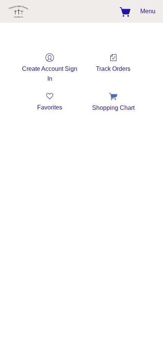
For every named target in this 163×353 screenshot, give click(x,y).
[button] (19, 11)
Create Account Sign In (49, 74)
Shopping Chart (113, 108)
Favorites (49, 107)
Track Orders (113, 69)
